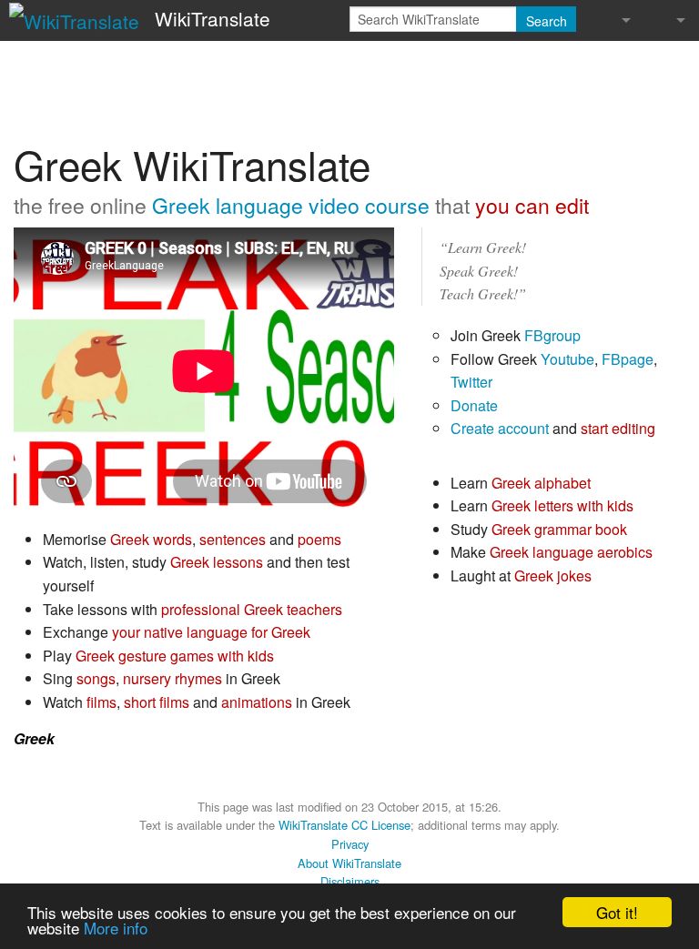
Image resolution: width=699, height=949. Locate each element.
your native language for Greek (211, 631)
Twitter (471, 381)
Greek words (151, 539)
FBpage (627, 358)
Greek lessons (216, 561)
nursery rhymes (172, 678)
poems (319, 539)
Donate (474, 405)
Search (546, 21)
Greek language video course (291, 205)
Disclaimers (350, 881)
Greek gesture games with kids (175, 655)
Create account (500, 428)
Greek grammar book (559, 529)
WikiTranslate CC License (344, 824)
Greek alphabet (541, 482)
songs (96, 678)
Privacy (350, 844)
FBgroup (552, 335)
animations (256, 702)
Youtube (567, 358)
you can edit (532, 205)
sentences (232, 539)
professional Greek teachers (251, 609)
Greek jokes (553, 575)
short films (156, 702)
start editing (618, 428)
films (101, 702)
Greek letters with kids (562, 505)
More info (115, 927)
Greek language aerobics (571, 551)
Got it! (617, 912)
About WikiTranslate (349, 863)
